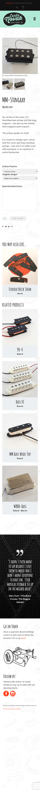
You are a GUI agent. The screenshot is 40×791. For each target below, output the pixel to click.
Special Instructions (12, 186)
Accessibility (16, 738)
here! (23, 668)
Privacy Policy (8, 738)
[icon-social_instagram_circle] (13, 724)
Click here (9, 3)
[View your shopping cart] (23, 7)
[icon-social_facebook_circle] (6, 724)
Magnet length (10, 174)
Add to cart (18, 218)
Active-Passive (9, 166)
